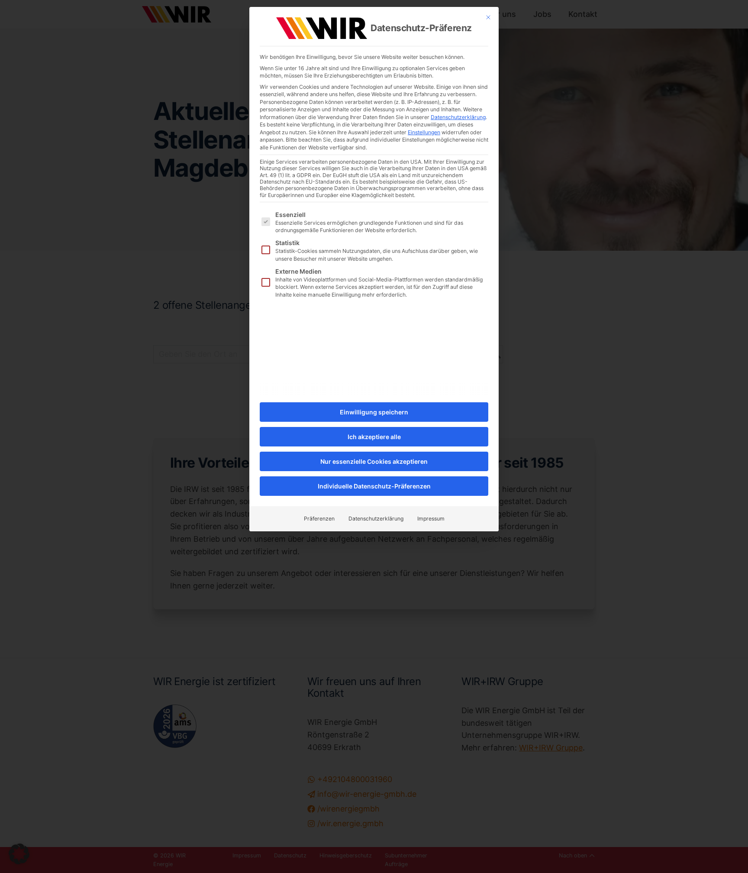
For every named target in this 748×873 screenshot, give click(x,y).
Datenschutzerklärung (458, 117)
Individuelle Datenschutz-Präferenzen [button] (374, 486)
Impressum (431, 518)
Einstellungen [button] (424, 132)
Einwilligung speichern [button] (374, 412)
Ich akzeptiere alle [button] (374, 436)
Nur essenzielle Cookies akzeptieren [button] (374, 461)
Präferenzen (319, 518)
